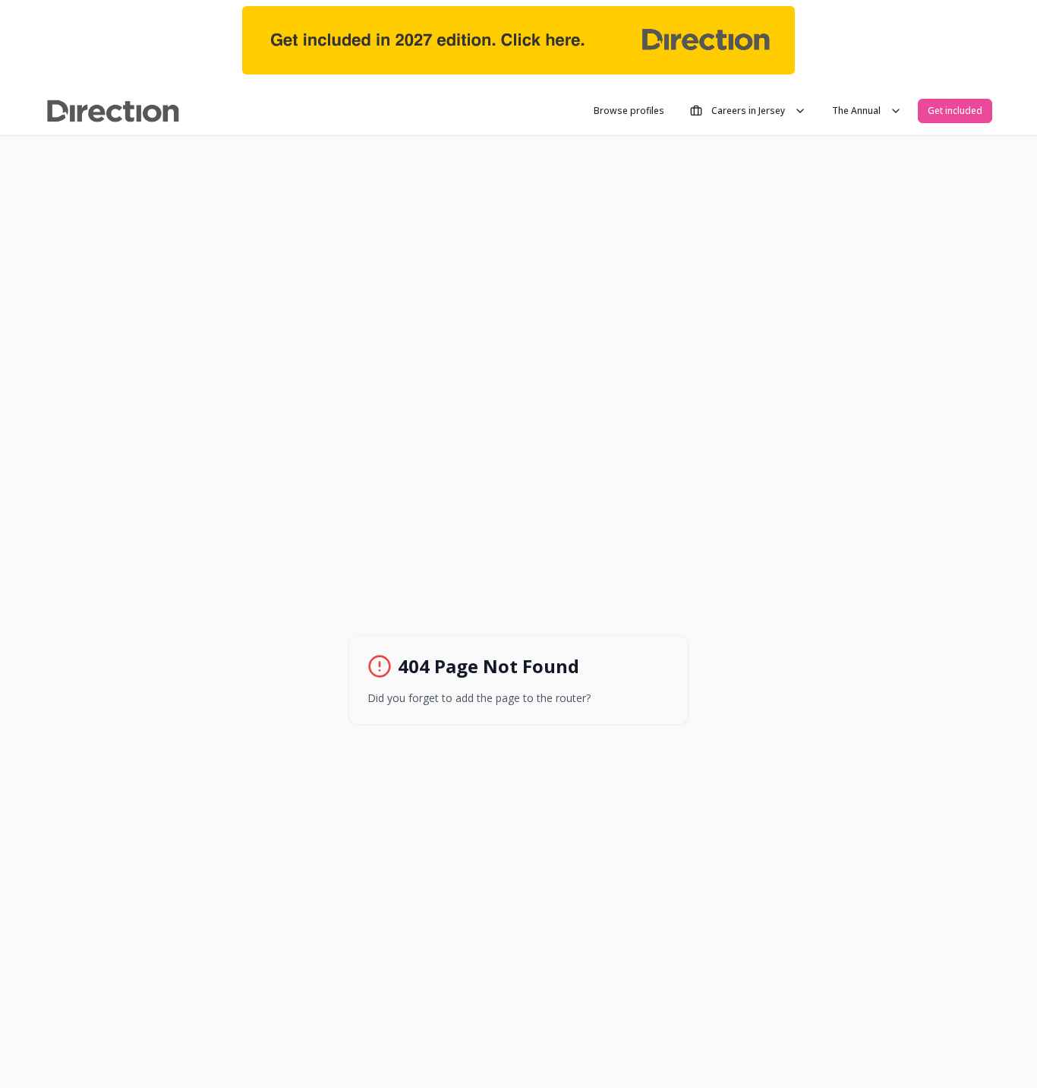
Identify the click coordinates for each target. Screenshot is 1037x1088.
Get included (955, 110)
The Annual (856, 110)
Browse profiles (629, 110)
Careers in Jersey (748, 110)
